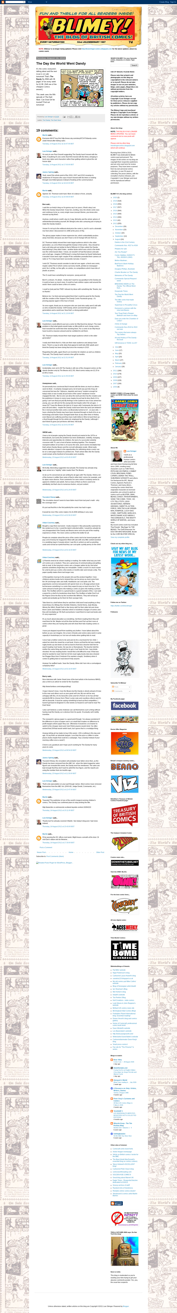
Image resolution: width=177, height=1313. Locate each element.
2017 (115, 207)
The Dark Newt (56, 120)
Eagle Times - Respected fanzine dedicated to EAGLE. (125, 1181)
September (119, 236)
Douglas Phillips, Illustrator (125, 269)
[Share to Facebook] (76, 116)
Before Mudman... (121, 260)
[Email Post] (64, 117)
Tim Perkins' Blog (119, 998)
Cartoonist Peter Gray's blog (123, 1169)
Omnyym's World (120, 1080)
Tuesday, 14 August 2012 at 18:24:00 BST (58, 183)
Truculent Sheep (48, 497)
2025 (115, 198)
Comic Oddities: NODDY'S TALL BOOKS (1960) (125, 256)
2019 (115, 201)
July (117, 347)
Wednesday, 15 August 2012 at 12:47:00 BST (59, 790)
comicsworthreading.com (122, 1172)
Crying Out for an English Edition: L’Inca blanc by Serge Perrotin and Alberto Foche (125, 1072)
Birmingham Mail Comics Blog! (124, 1011)
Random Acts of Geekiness (123, 1188)
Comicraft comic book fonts (123, 1149)
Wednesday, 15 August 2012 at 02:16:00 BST (59, 550)
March (117, 360)
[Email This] (68, 116)
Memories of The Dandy (124, 275)
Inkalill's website (119, 995)
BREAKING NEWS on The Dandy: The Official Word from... (125, 286)
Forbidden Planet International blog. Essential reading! (124, 1015)
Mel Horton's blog (119, 992)
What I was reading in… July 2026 (125, 1082)
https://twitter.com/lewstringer (121, 606)
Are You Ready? (121, 252)
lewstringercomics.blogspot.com (123, 146)
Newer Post (41, 852)
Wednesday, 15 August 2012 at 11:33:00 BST (59, 773)
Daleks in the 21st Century (125, 242)
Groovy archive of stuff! (121, 1185)
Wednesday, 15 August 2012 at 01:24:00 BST (59, 490)
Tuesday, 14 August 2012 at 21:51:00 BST (58, 358)
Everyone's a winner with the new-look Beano (125, 309)
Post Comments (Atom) (55, 856)
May (117, 354)
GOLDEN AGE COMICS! (122, 1175)
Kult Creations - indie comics (123, 1000)
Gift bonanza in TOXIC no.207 (126, 343)
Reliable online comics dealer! (124, 1191)
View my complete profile (120, 537)
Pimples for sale (121, 249)
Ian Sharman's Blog (120, 989)
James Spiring (48, 172)
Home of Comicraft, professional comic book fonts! (125, 1024)
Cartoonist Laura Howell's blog (124, 976)
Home (71, 852)
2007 (115, 384)
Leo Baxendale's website (122, 1031)
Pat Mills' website (119, 970)
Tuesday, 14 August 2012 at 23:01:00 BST (58, 425)
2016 (115, 211)
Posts (116, 687)
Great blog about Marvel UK (123, 1178)
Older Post (100, 852)
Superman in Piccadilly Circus (126, 305)
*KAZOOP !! (118, 1111)
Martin (44, 135)
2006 (115, 387)
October (118, 233)
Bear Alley (118, 1060)
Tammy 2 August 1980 (121, 1093)
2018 (115, 204)
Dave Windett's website (121, 1028)
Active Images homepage (122, 1152)
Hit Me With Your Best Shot (123, 1136)
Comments (118, 691)
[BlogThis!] (71, 116)
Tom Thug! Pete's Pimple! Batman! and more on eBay (126, 314)
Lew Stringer (47, 151)
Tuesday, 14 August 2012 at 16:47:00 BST (58, 144)
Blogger (126, 1306)
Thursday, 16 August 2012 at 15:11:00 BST (58, 810)
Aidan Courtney (48, 523)
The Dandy (46, 120)
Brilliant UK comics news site (123, 1008)
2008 (115, 380)
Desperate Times (121, 291)
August (118, 239)
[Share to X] (73, 116)
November (119, 230)
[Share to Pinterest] (79, 116)
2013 (115, 220)
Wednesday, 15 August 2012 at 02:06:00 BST (59, 515)
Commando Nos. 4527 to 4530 (126, 245)
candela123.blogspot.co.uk (123, 978)
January (118, 367)
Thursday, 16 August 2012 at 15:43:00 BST (58, 827)
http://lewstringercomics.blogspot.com (97, 49)
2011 (115, 371)
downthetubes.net (120, 1068)
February (118, 363)
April (117, 357)
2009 (115, 377)
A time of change (121, 324)
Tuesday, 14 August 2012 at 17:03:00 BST (58, 165)
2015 (115, 214)
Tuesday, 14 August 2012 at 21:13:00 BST (58, 313)
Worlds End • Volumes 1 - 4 (123, 1128)
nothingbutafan (119, 1134)
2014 (115, 217)
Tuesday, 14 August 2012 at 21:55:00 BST (58, 376)
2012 (115, 223)
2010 (115, 374)
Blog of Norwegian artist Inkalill (124, 986)
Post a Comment (46, 847)
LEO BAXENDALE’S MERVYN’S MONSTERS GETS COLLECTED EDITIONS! (125, 1115)
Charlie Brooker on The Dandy (126, 272)
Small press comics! (120, 1044)
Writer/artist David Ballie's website (125, 1037)
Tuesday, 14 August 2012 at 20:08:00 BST (58, 197)
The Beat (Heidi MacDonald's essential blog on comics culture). (125, 1160)
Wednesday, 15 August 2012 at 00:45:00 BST (59, 457)
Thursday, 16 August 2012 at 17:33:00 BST (58, 843)
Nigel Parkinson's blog (121, 973)
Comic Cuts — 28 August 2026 (124, 1062)
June (117, 350)
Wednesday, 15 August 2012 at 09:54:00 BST (59, 750)
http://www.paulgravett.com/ (123, 1034)
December (119, 226)
